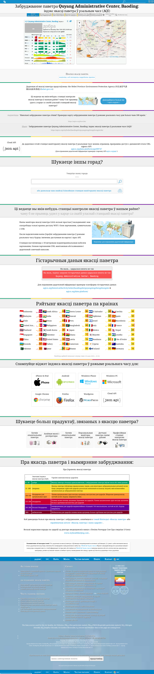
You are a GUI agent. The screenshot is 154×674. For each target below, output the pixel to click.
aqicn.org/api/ (111, 151)
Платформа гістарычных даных (32, 611)
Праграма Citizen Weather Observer (79, 593)
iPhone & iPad (42, 376)
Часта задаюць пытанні (32, 593)
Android (65, 376)
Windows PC (112, 376)
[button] (89, 57)
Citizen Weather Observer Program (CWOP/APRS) (76, 636)
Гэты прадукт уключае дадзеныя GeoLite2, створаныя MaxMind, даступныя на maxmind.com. (86, 579)
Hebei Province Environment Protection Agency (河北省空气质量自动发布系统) (77, 638)
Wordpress (88, 394)
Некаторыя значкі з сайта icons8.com (79, 606)
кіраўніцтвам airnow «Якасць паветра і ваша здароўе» (76, 522)
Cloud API (111, 393)
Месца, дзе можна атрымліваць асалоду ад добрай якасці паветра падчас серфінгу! (85, 616)
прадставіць (96, 658)
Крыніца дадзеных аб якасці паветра (34, 598)
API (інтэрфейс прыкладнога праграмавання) (38, 609)
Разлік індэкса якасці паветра (32, 601)
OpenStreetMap (113, 57)
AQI (41, 21)
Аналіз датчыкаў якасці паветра (33, 589)
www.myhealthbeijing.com (76, 533)
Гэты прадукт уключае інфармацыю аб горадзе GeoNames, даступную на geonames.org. (83, 584)
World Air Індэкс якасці (89, 546)
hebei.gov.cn (46, 89)
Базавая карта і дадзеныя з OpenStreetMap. (81, 612)
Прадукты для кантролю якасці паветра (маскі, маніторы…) (38, 606)
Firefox (65, 394)
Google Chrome (42, 394)
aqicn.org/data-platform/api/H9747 (86, 149)
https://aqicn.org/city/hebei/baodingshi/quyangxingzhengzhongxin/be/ (77, 130)
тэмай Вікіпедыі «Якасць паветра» (109, 519)
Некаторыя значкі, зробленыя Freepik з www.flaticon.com (80, 602)
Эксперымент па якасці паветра (32, 587)
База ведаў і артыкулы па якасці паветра (36, 585)
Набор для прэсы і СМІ (29, 575)
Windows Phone (88, 376)
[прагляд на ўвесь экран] (70, 21)
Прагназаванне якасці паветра (32, 603)
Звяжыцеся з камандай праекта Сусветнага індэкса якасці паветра (40, 572)
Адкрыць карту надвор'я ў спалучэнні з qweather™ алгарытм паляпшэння (85, 589)
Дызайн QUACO (71, 620)
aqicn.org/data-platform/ (77, 291)
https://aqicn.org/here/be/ (77, 121)
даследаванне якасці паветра (35, 580)
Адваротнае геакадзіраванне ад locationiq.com (83, 609)
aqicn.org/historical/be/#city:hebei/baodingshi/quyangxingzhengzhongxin (76, 288)
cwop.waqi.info (102, 593)
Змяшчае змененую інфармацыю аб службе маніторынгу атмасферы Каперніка (82, 597)
